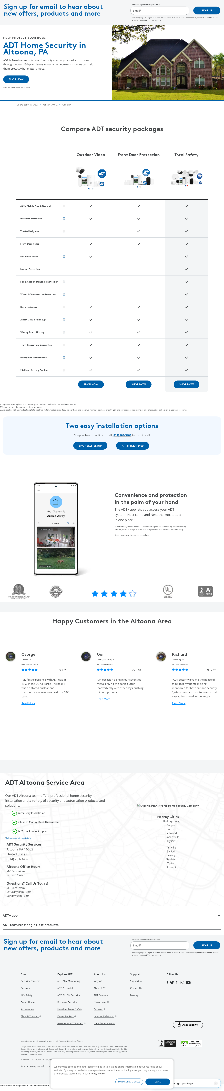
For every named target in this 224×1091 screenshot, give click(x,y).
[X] (173, 982)
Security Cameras (30, 981)
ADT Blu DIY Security (68, 995)
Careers (98, 1009)
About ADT (99, 988)
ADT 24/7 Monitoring (68, 981)
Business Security (67, 1002)
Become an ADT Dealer (70, 1023)
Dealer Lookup (65, 1016)
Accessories (27, 1009)
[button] (188, 1025)
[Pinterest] (178, 982)
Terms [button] (24, 1066)
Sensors (25, 988)
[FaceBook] (168, 982)
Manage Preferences (129, 1081)
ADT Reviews (101, 995)
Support (135, 981)
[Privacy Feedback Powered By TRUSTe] (191, 1054)
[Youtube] (189, 982)
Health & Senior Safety (69, 1009)
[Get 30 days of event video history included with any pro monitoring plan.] (64, 281)
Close (158, 1081)
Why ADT (99, 981)
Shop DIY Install (30, 1016)
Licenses (50, 1066)
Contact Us (136, 988)
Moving (134, 995)
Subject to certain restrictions (18, 838)
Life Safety (26, 995)
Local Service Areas (104, 1023)
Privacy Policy (97, 1073)
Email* (137, 10)
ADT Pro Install (65, 988)
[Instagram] (183, 982)
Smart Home (28, 1002)
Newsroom (100, 1002)
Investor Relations (104, 1016)
